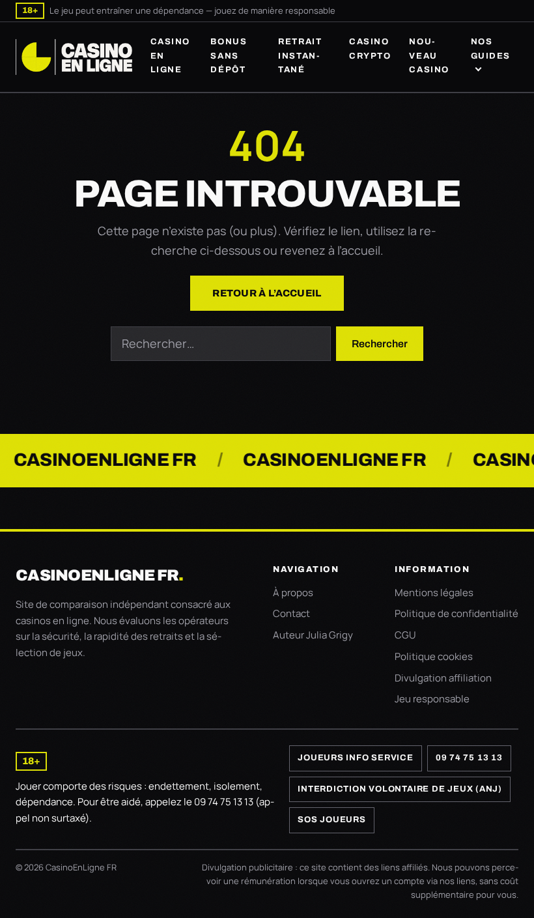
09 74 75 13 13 (469, 757)
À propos (293, 592)
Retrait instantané (300, 55)
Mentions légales (434, 592)
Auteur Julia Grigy (313, 635)
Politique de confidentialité (456, 613)
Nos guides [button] (491, 48)
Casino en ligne (170, 55)
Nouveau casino (429, 55)
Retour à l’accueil (266, 293)
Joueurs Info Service (356, 757)
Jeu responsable (432, 699)
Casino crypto (370, 48)
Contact (291, 613)
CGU (405, 635)
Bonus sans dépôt (228, 55)
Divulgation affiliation (443, 678)
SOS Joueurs (332, 819)
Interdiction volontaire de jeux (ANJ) (400, 789)
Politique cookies (434, 656)
